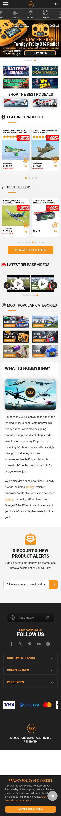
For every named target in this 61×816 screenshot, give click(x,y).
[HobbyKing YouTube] (39, 644)
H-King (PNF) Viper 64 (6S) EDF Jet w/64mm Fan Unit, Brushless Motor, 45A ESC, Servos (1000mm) (15, 131)
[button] (24, 60)
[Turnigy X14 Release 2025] (30, 38)
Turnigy (30, 487)
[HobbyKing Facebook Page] (11, 644)
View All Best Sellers (30, 250)
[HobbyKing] (31, 4)
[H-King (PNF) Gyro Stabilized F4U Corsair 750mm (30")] (15, 215)
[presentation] (7, 285)
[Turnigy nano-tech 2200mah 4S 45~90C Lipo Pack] (45, 215)
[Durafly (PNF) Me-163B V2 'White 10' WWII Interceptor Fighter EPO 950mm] (45, 150)
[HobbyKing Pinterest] (29, 644)
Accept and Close (29, 809)
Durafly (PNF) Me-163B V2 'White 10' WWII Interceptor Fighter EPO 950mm (45, 131)
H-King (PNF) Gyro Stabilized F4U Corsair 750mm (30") (14, 202)
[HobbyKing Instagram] (48, 644)
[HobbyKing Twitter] (20, 644)
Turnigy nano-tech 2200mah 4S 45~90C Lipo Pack (44, 202)
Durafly (9, 499)
